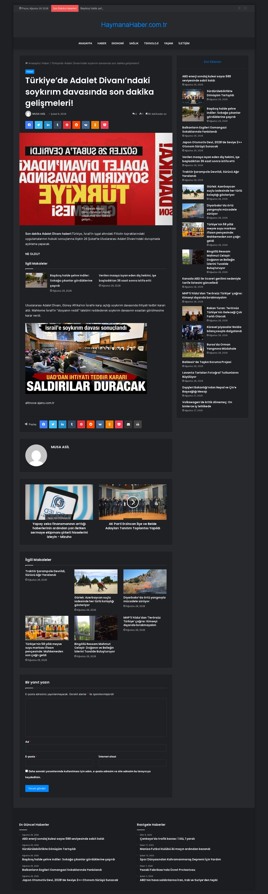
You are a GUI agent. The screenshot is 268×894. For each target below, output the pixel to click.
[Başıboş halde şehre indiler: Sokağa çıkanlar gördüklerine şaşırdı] (36, 280)
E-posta (31, 756)
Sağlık (134, 43)
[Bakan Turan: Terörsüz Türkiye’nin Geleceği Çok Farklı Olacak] (193, 313)
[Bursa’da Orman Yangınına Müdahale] (193, 350)
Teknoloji (151, 43)
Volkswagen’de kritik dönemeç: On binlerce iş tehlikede (207, 404)
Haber (102, 43)
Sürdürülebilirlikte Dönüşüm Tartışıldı (220, 93)
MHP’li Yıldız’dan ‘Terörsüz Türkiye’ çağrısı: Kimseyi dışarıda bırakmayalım (142, 621)
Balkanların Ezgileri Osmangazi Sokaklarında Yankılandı (204, 130)
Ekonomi (118, 43)
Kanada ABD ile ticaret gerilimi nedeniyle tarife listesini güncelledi (211, 281)
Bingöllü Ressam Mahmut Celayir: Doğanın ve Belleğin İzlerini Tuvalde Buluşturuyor (94, 647)
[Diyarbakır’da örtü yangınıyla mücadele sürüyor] (145, 581)
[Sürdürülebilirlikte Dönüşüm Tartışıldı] (193, 96)
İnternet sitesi (107, 756)
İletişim (184, 43)
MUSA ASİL (39, 113)
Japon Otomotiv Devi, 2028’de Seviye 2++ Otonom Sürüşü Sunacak (212, 144)
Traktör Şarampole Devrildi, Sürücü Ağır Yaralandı (45, 573)
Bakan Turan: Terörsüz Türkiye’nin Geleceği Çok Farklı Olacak (224, 312)
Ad (28, 741)
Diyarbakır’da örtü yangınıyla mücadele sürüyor (144, 599)
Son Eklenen (212, 62)
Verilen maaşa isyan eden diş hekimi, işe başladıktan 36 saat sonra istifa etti (211, 159)
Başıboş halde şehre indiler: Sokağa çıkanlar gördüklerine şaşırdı (119, 8)
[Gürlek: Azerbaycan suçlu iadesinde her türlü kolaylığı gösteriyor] (96, 581)
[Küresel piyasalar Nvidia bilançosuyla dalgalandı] (193, 332)
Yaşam (168, 43)
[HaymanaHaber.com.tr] (134, 25)
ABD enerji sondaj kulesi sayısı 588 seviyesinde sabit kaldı (206, 78)
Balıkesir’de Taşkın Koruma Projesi (206, 362)
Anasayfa (85, 43)
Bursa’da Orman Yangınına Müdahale (221, 347)
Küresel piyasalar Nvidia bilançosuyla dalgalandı (224, 329)
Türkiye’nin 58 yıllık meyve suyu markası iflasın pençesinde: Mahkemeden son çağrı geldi (44, 649)
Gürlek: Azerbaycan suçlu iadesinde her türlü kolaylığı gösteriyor (94, 601)
